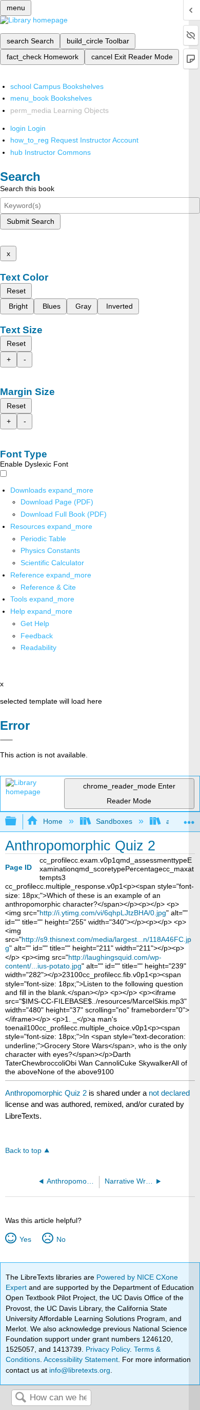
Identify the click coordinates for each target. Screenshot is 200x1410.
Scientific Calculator (52, 563)
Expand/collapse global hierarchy (17, 821)
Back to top (23, 1150)
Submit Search (30, 221)
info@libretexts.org (78, 1370)
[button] (37, 636)
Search (20, 1398)
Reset (16, 291)
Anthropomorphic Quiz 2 (46, 1093)
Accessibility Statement (81, 1359)
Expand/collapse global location (189, 818)
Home (52, 821)
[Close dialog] (6, 740)
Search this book (27, 188)
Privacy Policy (108, 1349)
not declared (169, 1093)
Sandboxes (114, 821)
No (60, 1239)
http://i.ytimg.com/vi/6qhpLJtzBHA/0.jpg (102, 913)
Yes (25, 1239)
